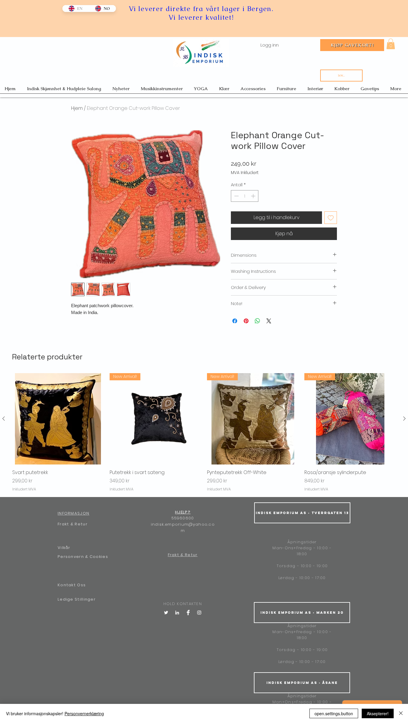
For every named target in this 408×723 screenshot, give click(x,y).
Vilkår (64, 547)
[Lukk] (400, 713)
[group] (204, 432)
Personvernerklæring (84, 713)
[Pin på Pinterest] (246, 320)
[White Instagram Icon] (199, 612)
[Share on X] (268, 320)
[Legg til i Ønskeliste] (330, 217)
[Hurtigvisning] (58, 418)
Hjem (77, 108)
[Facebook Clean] (188, 612)
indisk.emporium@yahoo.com (183, 527)
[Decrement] (236, 195)
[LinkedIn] (177, 612)
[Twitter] (166, 612)
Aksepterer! (378, 713)
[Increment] (254, 195)
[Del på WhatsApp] (257, 320)
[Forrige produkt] (3, 418)
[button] (390, 44)
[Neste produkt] (404, 418)
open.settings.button (334, 713)
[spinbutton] (245, 195)
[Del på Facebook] (234, 320)
